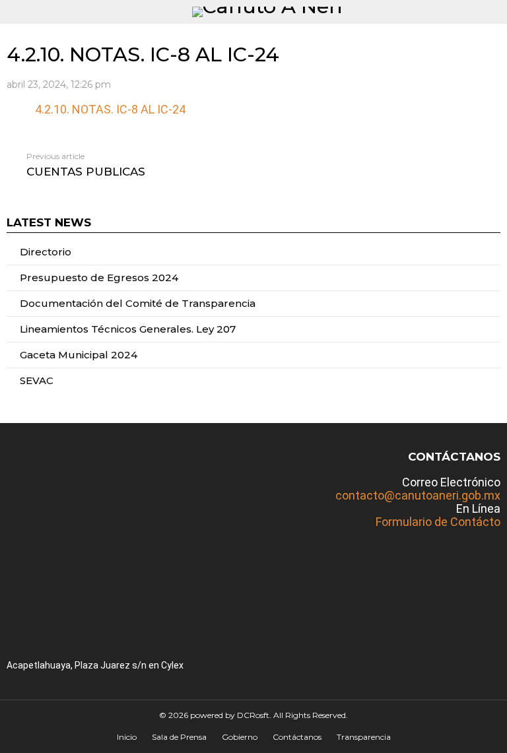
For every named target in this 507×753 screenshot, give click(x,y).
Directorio (45, 252)
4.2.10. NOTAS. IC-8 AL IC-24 (110, 109)
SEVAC (36, 380)
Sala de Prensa (179, 737)
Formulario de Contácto (438, 522)
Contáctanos (297, 737)
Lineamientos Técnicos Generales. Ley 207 (128, 329)
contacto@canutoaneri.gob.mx (417, 495)
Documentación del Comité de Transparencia (137, 303)
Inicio (127, 737)
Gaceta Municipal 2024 (78, 354)
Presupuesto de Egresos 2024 (99, 277)
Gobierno (239, 737)
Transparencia (364, 737)
